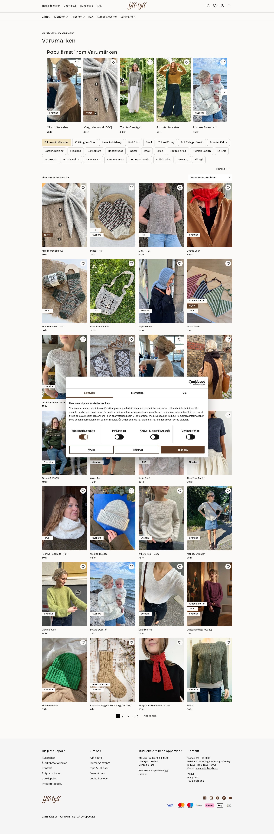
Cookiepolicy (49, 778)
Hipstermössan (50, 705)
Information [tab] (137, 392)
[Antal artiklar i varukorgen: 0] (229, 6)
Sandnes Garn (115, 159)
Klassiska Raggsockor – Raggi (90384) (110, 705)
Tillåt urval (137, 449)
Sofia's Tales (163, 159)
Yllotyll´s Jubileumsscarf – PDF (154, 705)
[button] (77, 62)
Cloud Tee (95, 478)
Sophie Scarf (193, 251)
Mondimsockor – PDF (53, 326)
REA (90, 16)
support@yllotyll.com (207, 768)
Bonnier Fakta (218, 142)
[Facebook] (205, 798)
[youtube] (230, 798)
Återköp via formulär (54, 763)
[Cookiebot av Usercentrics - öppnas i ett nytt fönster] (191, 382)
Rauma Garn (93, 159)
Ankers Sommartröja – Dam (56, 402)
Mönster (55, 33)
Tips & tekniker (51, 5)
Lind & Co (133, 142)
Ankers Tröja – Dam (149, 554)
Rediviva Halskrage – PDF (55, 554)
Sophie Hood (145, 326)
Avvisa (91, 449)
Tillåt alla (183, 449)
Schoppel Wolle (140, 159)
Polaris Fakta (71, 159)
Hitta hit (143, 774)
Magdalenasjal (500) (52, 251)
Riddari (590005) (50, 478)
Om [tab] (184, 392)
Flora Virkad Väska (99, 326)
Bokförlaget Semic (192, 142)
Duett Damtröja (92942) (199, 630)
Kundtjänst (48, 757)
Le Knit (221, 150)
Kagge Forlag (178, 150)
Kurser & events (107, 16)
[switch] (119, 437)
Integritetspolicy (52, 783)
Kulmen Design (202, 150)
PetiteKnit (51, 159)
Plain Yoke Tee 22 (196, 478)
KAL (99, 5)
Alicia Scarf (144, 478)
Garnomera (94, 150)
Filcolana (75, 150)
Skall (149, 142)
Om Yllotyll (70, 5)
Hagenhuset (115, 150)
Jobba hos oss (99, 778)
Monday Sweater (196, 554)
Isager (133, 150)
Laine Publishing (111, 142)
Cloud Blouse (49, 630)
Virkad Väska (193, 326)
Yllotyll (45, 33)
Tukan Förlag (166, 142)
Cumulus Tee (145, 630)
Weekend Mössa (99, 554)
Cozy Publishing (54, 150)
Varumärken (128, 16)
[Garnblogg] (211, 798)
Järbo (160, 150)
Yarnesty (182, 159)
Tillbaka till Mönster (56, 142)
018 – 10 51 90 (203, 758)
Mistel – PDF (96, 251)
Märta (190, 705)
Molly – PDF (145, 251)
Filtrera (220, 168)
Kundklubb (86, 5)
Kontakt (47, 768)
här (166, 770)
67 (136, 716)
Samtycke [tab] (89, 392)
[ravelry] (224, 798)
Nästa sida (150, 715)
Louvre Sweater (98, 630)
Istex (147, 150)
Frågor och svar (52, 773)
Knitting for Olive (85, 142)
